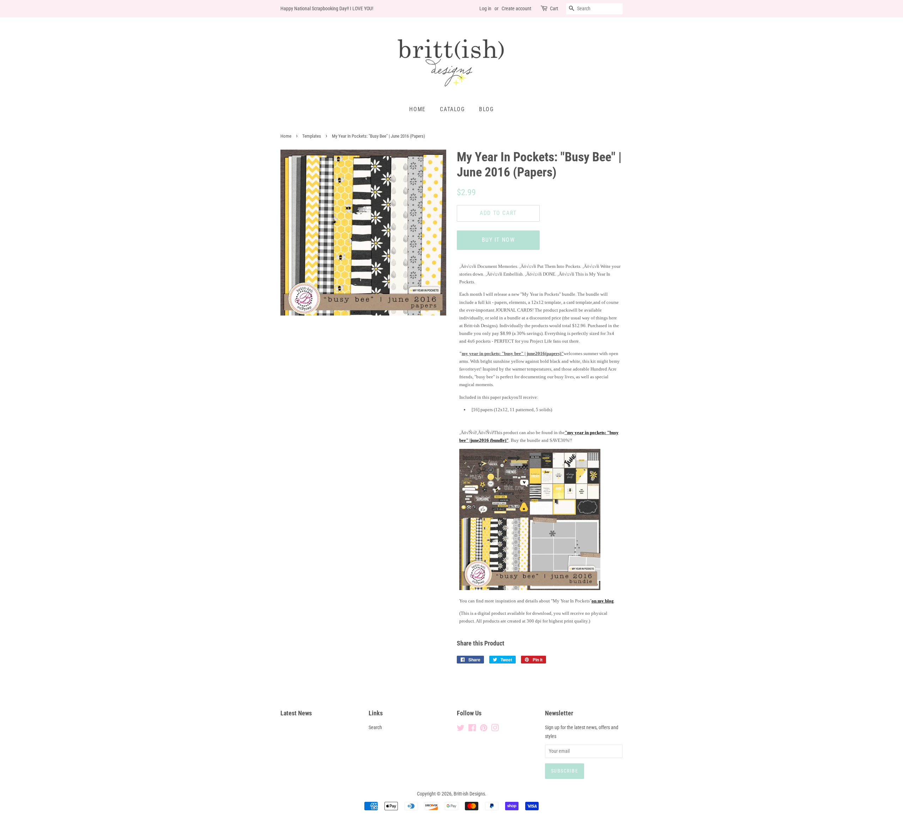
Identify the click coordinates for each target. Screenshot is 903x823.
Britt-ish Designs (469, 794)
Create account (516, 8)
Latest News (296, 713)
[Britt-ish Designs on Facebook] (472, 729)
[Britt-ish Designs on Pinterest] (483, 729)
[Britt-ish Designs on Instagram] (495, 729)
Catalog (452, 109)
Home (417, 109)
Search (375, 728)
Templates (311, 136)
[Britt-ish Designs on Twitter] (461, 729)
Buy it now (498, 239)
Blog (486, 109)
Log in (485, 8)
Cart (554, 8)
